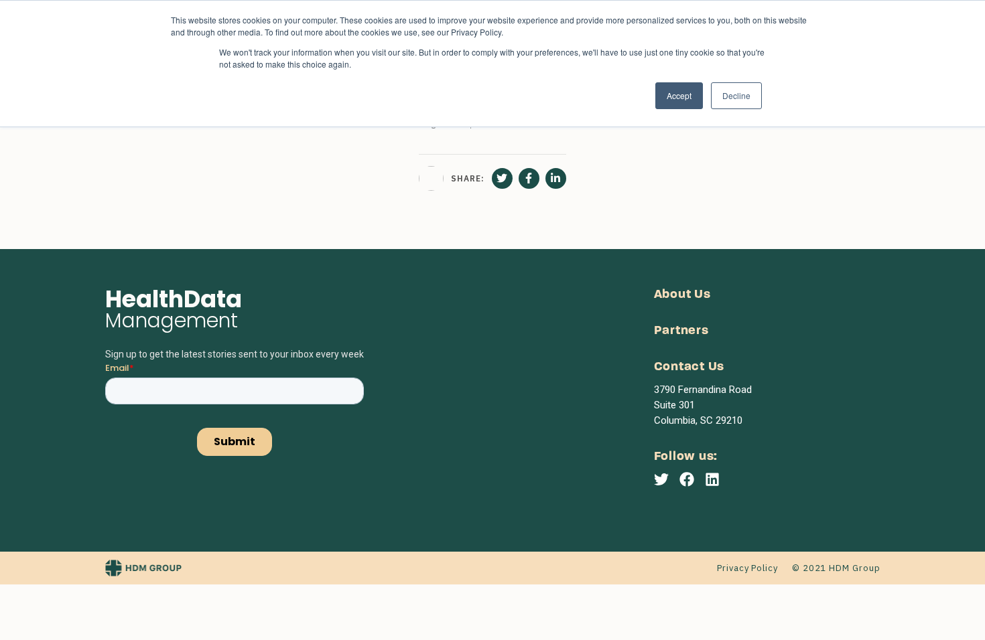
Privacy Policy (747, 568)
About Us (682, 295)
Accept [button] (679, 95)
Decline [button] (736, 95)
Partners (681, 331)
